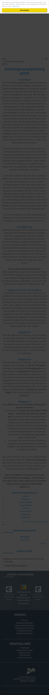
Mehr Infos (16, 6)
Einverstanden (24, 10)
